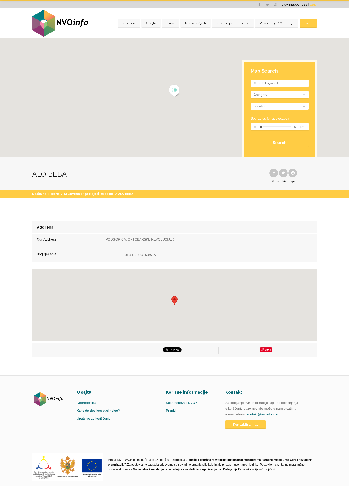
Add (313, 4)
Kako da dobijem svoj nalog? (98, 410)
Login (308, 23)
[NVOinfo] (60, 23)
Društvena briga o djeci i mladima (89, 194)
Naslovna (129, 23)
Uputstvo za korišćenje (94, 418)
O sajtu (151, 23)
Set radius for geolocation (270, 118)
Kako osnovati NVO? (181, 403)
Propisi (171, 410)
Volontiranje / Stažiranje (277, 23)
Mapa (170, 23)
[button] (174, 91)
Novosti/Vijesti (195, 23)
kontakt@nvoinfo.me (262, 414)
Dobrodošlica (86, 403)
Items (55, 194)
